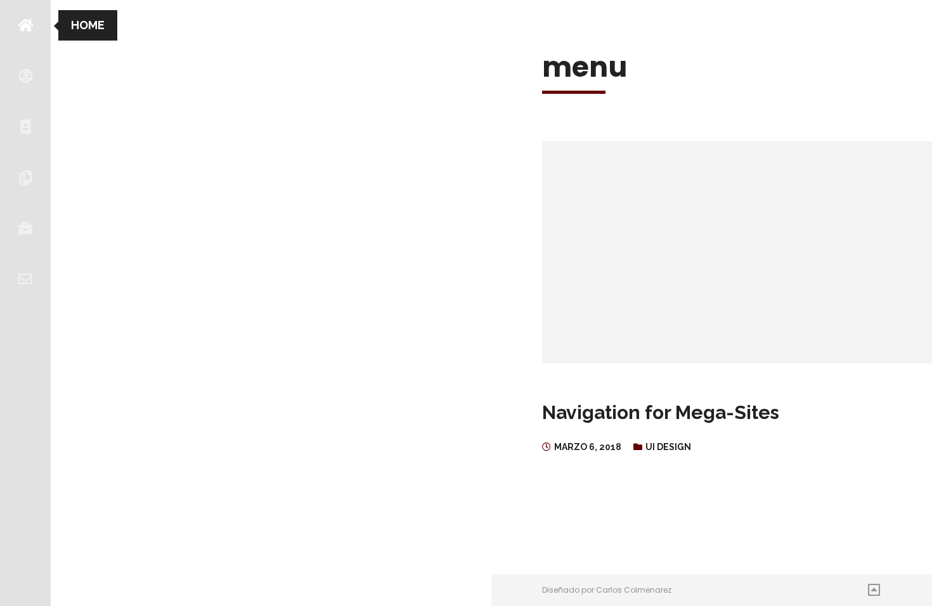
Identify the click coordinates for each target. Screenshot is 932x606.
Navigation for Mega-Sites (660, 412)
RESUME (25, 126)
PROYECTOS (25, 177)
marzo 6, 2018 (587, 447)
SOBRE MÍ (25, 76)
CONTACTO (25, 279)
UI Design (668, 447)
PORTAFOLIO (25, 228)
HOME (25, 25)
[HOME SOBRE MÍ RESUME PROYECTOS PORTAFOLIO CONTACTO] (25, 303)
